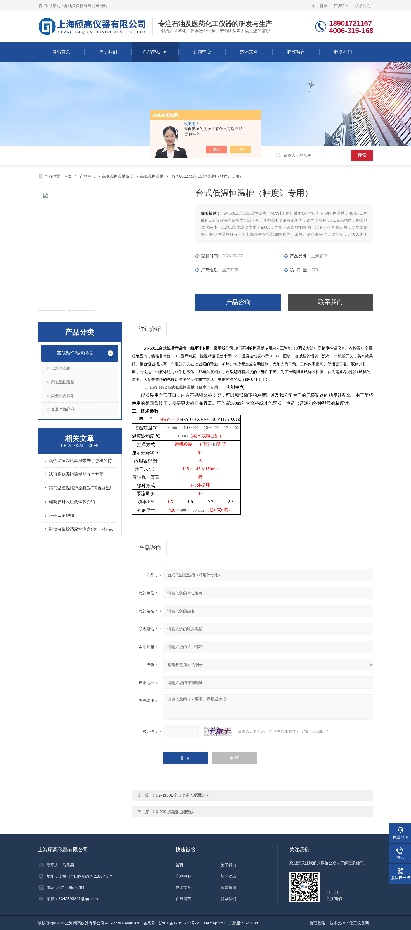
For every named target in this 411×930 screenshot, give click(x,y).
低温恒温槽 (61, 368)
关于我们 (108, 51)
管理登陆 (317, 923)
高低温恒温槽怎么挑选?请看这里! (80, 488)
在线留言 (341, 5)
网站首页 (61, 51)
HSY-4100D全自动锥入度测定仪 (181, 795)
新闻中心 (202, 51)
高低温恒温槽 (152, 176)
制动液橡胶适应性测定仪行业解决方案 (82, 529)
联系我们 (362, 5)
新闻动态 (228, 876)
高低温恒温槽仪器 (117, 176)
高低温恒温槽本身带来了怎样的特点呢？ (82, 460)
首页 (68, 176)
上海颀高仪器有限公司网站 (83, 5)
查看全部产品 (63, 409)
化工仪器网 (359, 923)
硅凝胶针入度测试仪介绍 (72, 501)
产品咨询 (238, 302)
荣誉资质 (228, 887)
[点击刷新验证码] (218, 731)
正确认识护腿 (61, 515)
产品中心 (152, 51)
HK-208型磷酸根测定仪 (173, 812)
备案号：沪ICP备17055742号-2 (171, 923)
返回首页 (319, 5)
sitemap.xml (214, 923)
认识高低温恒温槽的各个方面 (76, 474)
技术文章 (249, 51)
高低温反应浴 (63, 395)
